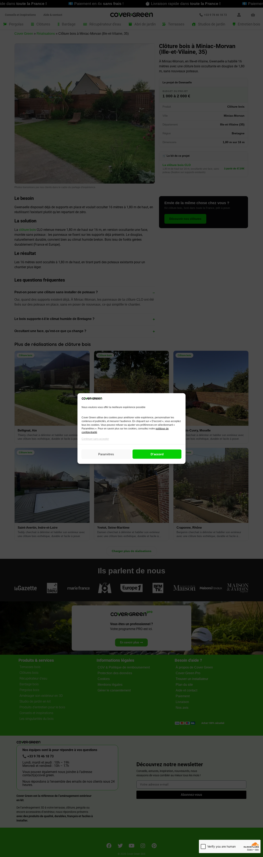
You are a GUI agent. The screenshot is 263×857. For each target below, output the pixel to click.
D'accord (157, 454)
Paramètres (106, 454)
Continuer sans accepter (95, 438)
